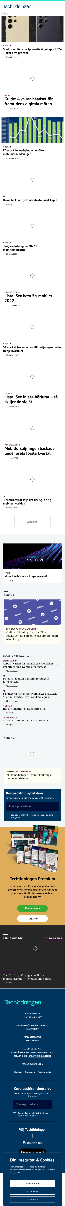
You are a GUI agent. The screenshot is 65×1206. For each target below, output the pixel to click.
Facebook (28, 1136)
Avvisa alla (33, 1199)
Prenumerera (32, 908)
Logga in (33, 918)
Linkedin (37, 1136)
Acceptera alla (32, 1183)
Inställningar (33, 1191)
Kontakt (18, 1072)
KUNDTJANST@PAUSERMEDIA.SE (39, 1052)
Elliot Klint (32, 1029)
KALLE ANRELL (32, 1040)
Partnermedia (44, 1072)
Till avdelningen (53, 938)
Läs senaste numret (32, 1152)
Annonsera (30, 1072)
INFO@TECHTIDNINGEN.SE (39, 1056)
